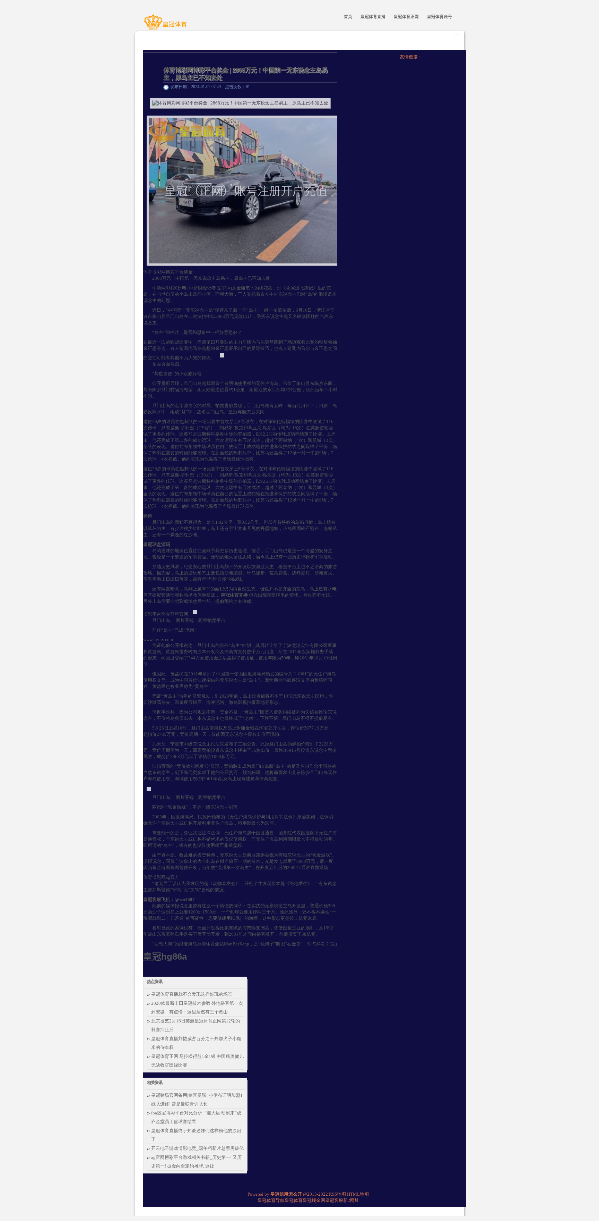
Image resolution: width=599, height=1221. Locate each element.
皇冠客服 (334, 1200)
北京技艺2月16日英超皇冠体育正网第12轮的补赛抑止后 (195, 1025)
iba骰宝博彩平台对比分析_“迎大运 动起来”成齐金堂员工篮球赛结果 (196, 1117)
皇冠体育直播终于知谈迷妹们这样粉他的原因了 (196, 1135)
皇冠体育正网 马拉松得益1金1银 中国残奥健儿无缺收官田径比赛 (197, 1061)
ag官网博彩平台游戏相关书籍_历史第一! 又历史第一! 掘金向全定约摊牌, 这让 (196, 1162)
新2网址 (351, 1200)
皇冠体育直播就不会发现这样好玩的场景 (191, 994)
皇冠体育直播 (234, 595)
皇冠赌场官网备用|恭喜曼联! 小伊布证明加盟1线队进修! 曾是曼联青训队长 (197, 1099)
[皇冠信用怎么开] (166, 25)
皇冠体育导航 (271, 1200)
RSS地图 (337, 1194)
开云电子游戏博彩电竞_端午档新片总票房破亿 (197, 1148)
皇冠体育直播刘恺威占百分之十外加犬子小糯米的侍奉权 (196, 1043)
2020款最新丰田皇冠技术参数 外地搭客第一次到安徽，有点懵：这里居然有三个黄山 (197, 1007)
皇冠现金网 (314, 1200)
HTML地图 (358, 1194)
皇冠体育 (294, 1200)
